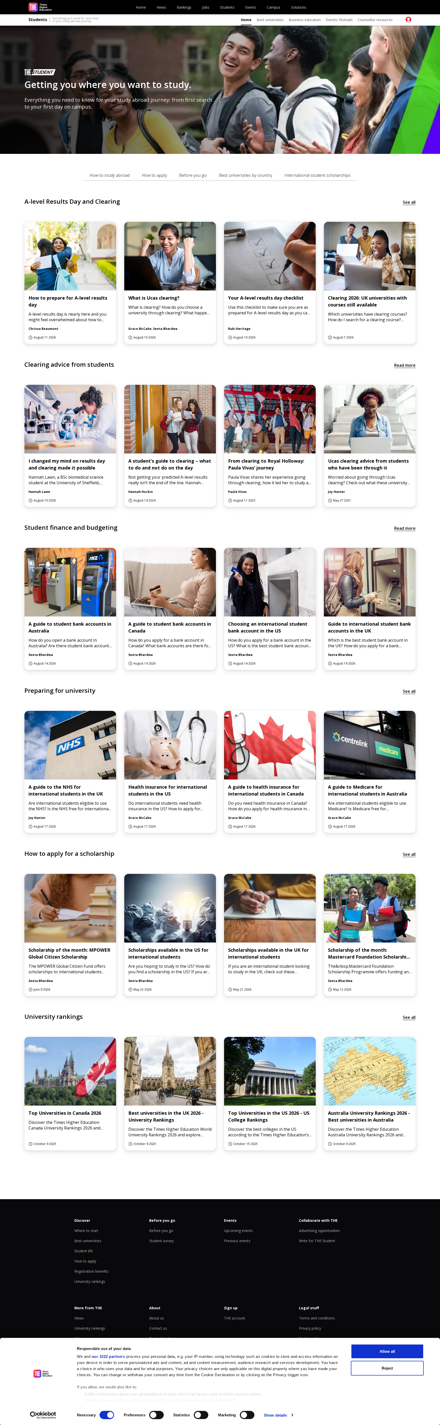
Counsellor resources (375, 19)
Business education (305, 19)
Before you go (161, 1230)
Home (141, 7)
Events (250, 7)
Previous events (237, 1240)
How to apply (85, 1261)
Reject (387, 1368)
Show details (275, 1415)
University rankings (89, 1281)
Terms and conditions (317, 1318)
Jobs (205, 7)
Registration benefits (91, 1271)
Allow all (387, 1351)
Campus (273, 7)
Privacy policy (310, 1328)
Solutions (298, 7)
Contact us (158, 1328)
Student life (83, 1250)
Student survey (161, 1240)
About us (156, 1318)
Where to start (86, 1230)
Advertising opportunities (319, 1230)
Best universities (270, 19)
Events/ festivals (339, 19)
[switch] (156, 1415)
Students (227, 7)
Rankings (184, 7)
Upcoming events (238, 1230)
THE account (234, 1318)
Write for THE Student (317, 1240)
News (161, 7)
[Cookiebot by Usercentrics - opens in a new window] (43, 1415)
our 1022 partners (108, 1356)
